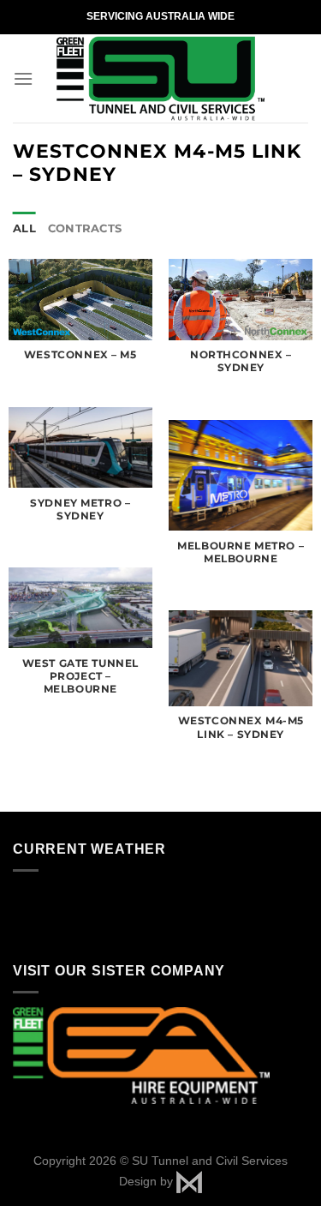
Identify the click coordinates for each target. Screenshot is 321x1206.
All (24, 228)
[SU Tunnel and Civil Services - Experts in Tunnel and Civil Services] (160, 78)
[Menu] (23, 78)
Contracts (85, 228)
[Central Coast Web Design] (189, 1180)
